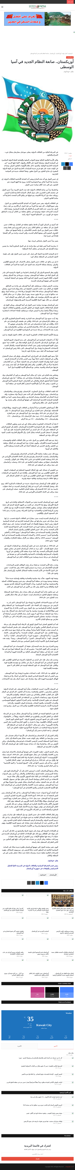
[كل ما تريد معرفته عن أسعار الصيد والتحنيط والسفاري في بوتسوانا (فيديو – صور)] (69, 1060)
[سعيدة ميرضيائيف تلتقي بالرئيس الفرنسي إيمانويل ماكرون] (62, 923)
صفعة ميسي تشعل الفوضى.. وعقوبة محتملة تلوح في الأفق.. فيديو (44, 1113)
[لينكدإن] (63, 164)
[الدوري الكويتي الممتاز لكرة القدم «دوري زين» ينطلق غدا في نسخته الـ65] (69, 1107)
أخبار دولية (64, 53)
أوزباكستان (58, 53)
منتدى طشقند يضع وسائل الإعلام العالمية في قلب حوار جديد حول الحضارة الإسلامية (63, 910)
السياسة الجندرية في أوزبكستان (40, 931)
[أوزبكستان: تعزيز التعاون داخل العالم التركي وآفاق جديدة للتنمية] (37, 965)
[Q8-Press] (37, 7)
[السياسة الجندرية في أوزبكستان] (37, 923)
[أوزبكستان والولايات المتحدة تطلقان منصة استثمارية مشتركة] (62, 944)
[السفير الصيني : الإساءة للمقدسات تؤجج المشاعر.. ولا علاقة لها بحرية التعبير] (69, 1076)
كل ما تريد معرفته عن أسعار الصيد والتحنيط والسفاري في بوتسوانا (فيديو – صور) (40, 1058)
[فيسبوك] (71, 164)
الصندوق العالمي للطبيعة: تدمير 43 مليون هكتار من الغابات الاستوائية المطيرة (41, 1066)
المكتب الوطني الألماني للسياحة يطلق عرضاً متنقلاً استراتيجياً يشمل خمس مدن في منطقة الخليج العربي (34, 1082)
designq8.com (68, 1166)
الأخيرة (19, 1046)
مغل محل (71, 1053)
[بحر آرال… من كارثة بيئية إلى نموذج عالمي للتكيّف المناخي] (12, 965)
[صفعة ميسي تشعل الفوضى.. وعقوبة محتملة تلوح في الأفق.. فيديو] (69, 1115)
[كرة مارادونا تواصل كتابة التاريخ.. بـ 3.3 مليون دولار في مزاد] (69, 1099)
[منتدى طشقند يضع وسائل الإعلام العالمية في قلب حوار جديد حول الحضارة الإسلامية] (62, 900)
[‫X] (67, 164)
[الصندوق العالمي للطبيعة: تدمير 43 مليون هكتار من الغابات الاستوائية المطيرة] (69, 1068)
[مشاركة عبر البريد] (69, 168)
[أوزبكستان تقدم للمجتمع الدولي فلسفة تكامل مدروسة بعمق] (37, 944)
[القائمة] (2, 8)
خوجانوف (42, 875)
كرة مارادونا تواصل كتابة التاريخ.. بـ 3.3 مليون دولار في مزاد (46, 1097)
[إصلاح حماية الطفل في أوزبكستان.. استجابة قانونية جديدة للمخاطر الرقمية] (62, 965)
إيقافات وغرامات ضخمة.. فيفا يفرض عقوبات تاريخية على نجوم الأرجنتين (43, 1121)
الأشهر (55, 1046)
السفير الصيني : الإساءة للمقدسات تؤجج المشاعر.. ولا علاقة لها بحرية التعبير (42, 1074)
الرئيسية (70, 53)
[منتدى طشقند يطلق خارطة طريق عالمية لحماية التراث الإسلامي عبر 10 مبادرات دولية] (37, 900)
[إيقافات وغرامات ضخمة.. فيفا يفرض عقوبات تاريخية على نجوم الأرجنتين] (69, 1123)
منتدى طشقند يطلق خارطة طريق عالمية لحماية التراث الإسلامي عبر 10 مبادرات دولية (38, 910)
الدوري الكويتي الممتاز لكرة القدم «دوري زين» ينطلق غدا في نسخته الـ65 (42, 1105)
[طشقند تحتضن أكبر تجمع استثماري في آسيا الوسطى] (12, 923)
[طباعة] (65, 168)
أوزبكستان (53, 875)
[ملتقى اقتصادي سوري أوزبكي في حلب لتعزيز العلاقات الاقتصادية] (12, 944)
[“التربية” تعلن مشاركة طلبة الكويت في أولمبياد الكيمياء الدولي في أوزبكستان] (12, 900)
